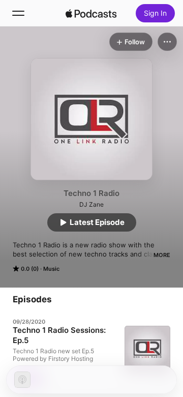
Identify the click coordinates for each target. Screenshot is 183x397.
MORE (162, 255)
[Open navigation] (18, 13)
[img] (91, 13)
